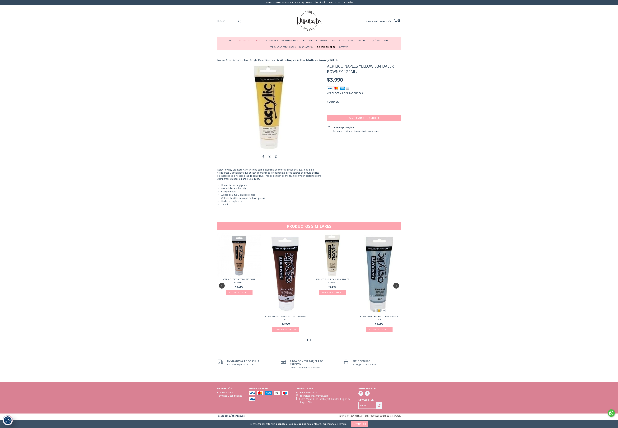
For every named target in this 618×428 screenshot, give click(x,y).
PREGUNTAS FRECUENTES (283, 47)
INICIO (232, 40)
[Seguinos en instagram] (360, 393)
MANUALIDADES (289, 40)
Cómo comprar (225, 392)
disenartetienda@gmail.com (314, 395)
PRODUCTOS (245, 40)
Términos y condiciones (229, 395)
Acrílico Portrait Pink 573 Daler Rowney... (239, 281)
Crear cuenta (371, 21)
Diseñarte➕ (306, 47)
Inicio (220, 60)
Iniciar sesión (385, 21)
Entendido (359, 424)
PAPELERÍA (307, 40)
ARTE (258, 40)
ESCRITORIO (322, 40)
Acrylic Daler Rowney (262, 60)
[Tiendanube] (231, 417)
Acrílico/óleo (240, 60)
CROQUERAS (271, 40)
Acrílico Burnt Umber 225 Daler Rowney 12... (285, 318)
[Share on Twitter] (269, 156)
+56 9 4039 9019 (308, 392)
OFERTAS (343, 47)
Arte (228, 60)
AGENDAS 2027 (326, 46)
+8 (384, 311)
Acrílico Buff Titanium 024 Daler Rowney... (332, 281)
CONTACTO (363, 40)
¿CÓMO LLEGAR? (380, 40)
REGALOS (348, 40)
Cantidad (333, 102)
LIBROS (336, 40)
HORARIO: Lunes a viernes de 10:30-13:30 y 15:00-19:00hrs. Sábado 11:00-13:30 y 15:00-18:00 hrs (309, 2)
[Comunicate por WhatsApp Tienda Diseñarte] (611, 413)
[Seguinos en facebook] (367, 393)
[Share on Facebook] (263, 156)
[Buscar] (239, 21)
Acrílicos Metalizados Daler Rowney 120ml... (379, 318)
